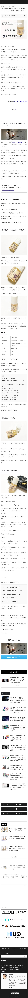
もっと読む (15, 857)
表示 (16, 109)
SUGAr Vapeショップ (20, 101)
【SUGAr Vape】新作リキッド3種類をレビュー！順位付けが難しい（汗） (17, 830)
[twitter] (9, 987)
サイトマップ (20, 948)
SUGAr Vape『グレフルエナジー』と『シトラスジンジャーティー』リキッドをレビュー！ (17, 848)
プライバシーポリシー (12, 948)
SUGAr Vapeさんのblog (8, 190)
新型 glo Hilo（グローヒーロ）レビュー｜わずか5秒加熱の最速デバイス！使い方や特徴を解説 (17, 719)
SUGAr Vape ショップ (13, 657)
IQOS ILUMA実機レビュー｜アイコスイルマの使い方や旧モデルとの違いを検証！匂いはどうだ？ (17, 767)
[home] (11, 987)
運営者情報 (4, 948)
